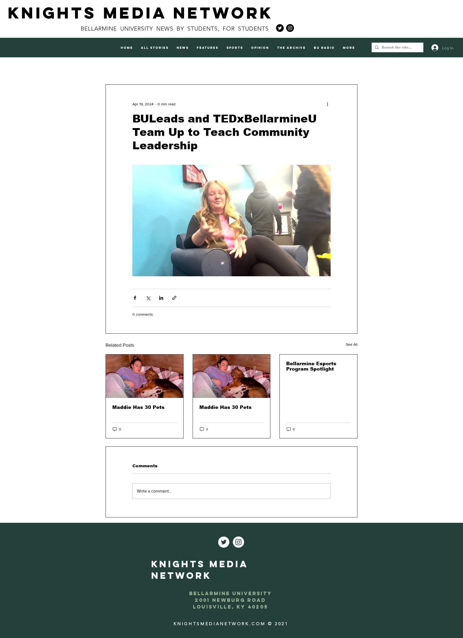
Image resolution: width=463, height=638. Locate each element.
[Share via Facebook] (134, 297)
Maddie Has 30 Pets (138, 407)
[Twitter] (280, 28)
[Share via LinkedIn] (161, 297)
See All (351, 344)
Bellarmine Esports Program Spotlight (311, 366)
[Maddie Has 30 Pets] (144, 376)
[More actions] (327, 104)
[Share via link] (174, 297)
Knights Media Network (140, 13)
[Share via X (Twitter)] (148, 297)
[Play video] (231, 220)
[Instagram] (290, 28)
